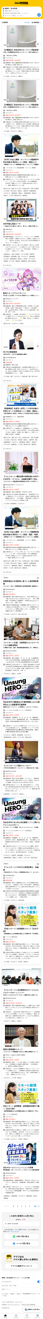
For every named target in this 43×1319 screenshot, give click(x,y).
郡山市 (19, 1293)
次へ (36, 1206)
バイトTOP (5, 1293)
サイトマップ (18, 1301)
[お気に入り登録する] (37, 44)
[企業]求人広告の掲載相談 (28, 1304)
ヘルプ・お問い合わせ (8, 1301)
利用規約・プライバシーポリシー (11, 1304)
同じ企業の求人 (7, 265)
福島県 (12, 1293)
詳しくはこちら (15, 1231)
